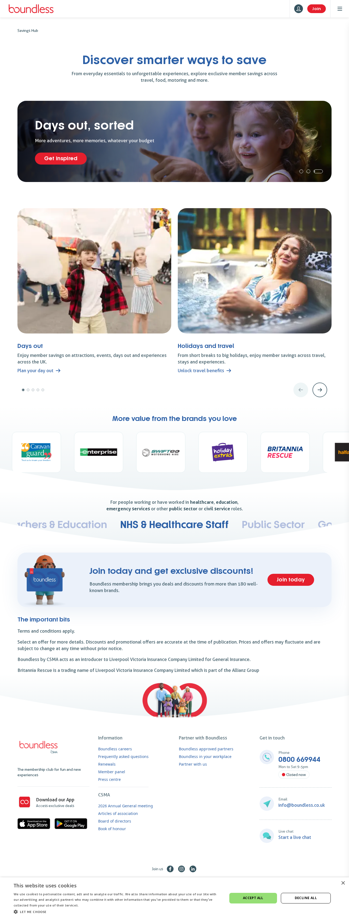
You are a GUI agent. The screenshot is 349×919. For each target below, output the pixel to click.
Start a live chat (294, 837)
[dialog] (174, 898)
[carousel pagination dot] (301, 171)
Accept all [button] (253, 898)
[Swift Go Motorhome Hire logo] (112, 452)
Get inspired (60, 158)
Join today (291, 580)
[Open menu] (340, 9)
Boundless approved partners (206, 748)
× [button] (343, 883)
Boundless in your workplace (205, 756)
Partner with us (193, 764)
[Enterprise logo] (50, 452)
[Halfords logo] (298, 452)
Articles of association (118, 813)
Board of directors (114, 821)
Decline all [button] (306, 898)
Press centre (109, 779)
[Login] (298, 8)
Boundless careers (115, 748)
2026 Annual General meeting (125, 805)
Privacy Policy (90, 905)
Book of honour (112, 828)
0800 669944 (299, 759)
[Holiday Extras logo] (174, 452)
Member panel (111, 771)
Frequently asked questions (123, 756)
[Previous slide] (300, 390)
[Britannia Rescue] (236, 452)
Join (316, 9)
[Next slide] (319, 390)
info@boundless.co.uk (301, 805)
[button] (117, 911)
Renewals (107, 764)
